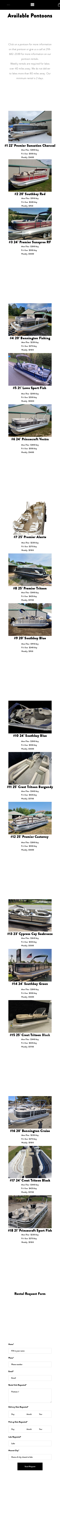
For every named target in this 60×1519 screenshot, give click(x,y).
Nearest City (13, 1450)
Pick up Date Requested (17, 1421)
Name (11, 1344)
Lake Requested (14, 1436)
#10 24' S (20, 735)
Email (11, 1371)
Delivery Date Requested (18, 1407)
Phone (11, 1357)
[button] (32, 4)
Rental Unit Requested (17, 1385)
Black (30, 1035)
